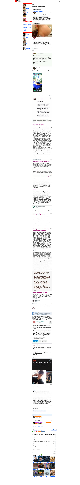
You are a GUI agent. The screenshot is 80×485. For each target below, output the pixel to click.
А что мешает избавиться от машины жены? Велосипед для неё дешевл (31, 27)
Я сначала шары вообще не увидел (27, 24)
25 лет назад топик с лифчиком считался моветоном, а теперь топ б (31, 26)
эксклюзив (44, 429)
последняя (44, 454)
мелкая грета (25, 22)
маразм (41, 429)
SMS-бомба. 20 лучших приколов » (53, 430)
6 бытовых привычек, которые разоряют (35, 469)
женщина (36, 429)
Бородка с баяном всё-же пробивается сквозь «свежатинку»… (30, 25)
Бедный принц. (25, 30)
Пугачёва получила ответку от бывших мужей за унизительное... (47, 470)
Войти (64, 0)
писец (43, 429)
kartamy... (53, 443)
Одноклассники (39, 431)
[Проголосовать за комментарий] (56, 435)
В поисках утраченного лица (46, 476)
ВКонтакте (43, 431)
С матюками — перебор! (26, 23)
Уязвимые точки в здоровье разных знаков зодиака (47, 462)
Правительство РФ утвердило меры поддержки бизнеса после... (35, 477)
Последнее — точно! (26, 28)
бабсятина (34, 429)
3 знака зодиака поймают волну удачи (52, 462)
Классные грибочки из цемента (41, 476)
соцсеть (40, 429)
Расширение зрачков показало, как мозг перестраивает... (52, 469)
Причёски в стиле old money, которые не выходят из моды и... (52, 476)
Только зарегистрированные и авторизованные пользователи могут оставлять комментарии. (44, 434)
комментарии (38, 429)
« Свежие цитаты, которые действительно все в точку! (37, 430)
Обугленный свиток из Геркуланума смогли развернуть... (41, 469)
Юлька (56, 429)
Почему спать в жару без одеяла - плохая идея (41, 462)
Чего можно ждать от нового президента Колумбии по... (35, 462)
